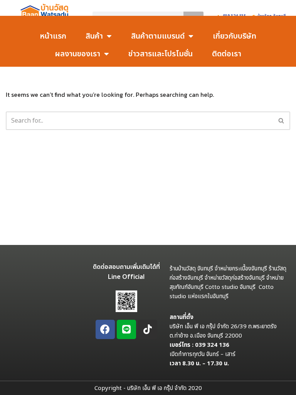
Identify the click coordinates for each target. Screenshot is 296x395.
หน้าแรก (53, 36)
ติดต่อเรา (226, 54)
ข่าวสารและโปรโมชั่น (160, 54)
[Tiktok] (147, 329)
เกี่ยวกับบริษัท (234, 36)
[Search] (281, 120)
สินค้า (94, 36)
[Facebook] (105, 329)
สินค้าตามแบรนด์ (158, 36)
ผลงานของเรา (77, 54)
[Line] (126, 329)
